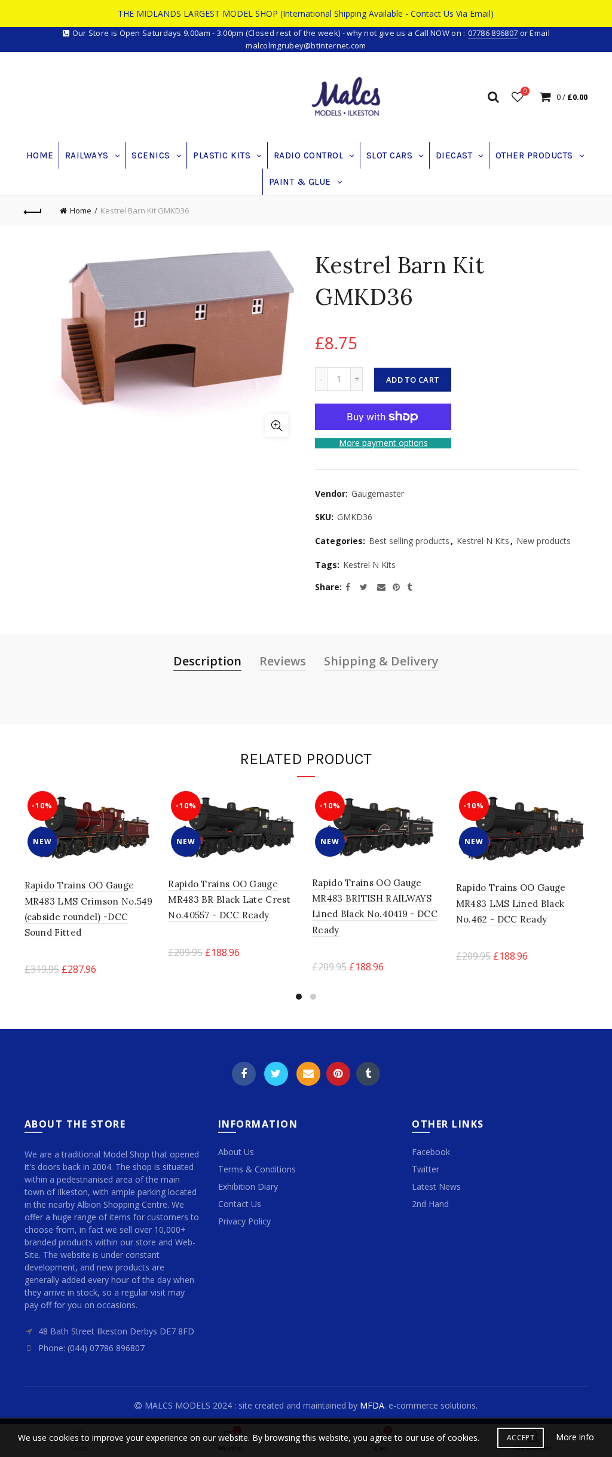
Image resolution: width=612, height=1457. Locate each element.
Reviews (282, 661)
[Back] (33, 210)
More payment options (383, 443)
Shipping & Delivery (381, 661)
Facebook (244, 1074)
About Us (236, 1151)
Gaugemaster (377, 493)
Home (80, 210)
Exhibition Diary (248, 1186)
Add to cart (412, 379)
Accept (520, 1437)
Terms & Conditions (257, 1169)
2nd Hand (430, 1203)
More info (575, 1437)
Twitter (276, 1074)
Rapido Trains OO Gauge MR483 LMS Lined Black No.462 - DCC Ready (511, 903)
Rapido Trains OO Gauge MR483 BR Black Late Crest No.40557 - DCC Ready (229, 899)
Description (207, 661)
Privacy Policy (244, 1221)
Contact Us (239, 1203)
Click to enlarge (276, 425)
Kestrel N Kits (483, 540)
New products (543, 540)
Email (308, 1074)
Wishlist (525, 91)
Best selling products (409, 540)
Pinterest (338, 1074)
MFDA (372, 1405)
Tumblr (368, 1074)
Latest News (436, 1186)
